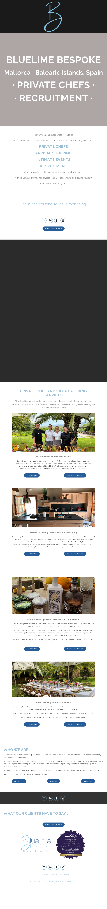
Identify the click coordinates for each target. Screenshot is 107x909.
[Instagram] (62, 220)
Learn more (32, 475)
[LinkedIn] (50, 220)
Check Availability (75, 649)
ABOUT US (88, 781)
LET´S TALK (19, 781)
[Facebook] (56, 220)
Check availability (75, 475)
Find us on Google (53, 228)
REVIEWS (53, 781)
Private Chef (12, 35)
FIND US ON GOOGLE (53, 824)
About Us (70, 35)
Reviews (30, 35)
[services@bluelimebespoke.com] (44, 220)
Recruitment (50, 35)
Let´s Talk (88, 35)
